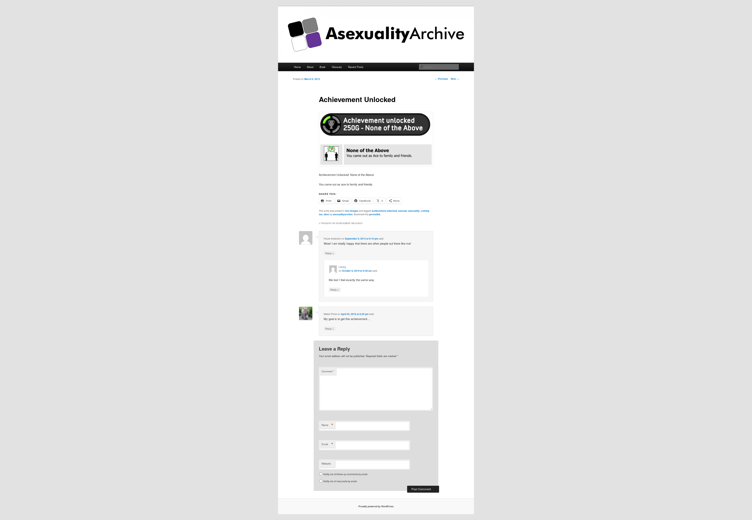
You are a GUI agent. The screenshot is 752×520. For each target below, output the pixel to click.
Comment (328, 371)
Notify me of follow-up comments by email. (345, 474)
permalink (374, 214)
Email (327, 444)
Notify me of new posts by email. (340, 481)
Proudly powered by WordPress (376, 506)
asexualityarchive (343, 214)
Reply (329, 253)
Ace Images (351, 211)
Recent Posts (355, 67)
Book (322, 67)
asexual (402, 211)
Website (326, 463)
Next (455, 78)
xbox (326, 214)
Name (327, 425)
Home (297, 67)
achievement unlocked (384, 211)
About (310, 67)
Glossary (337, 67)
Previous (441, 78)
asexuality (414, 211)
